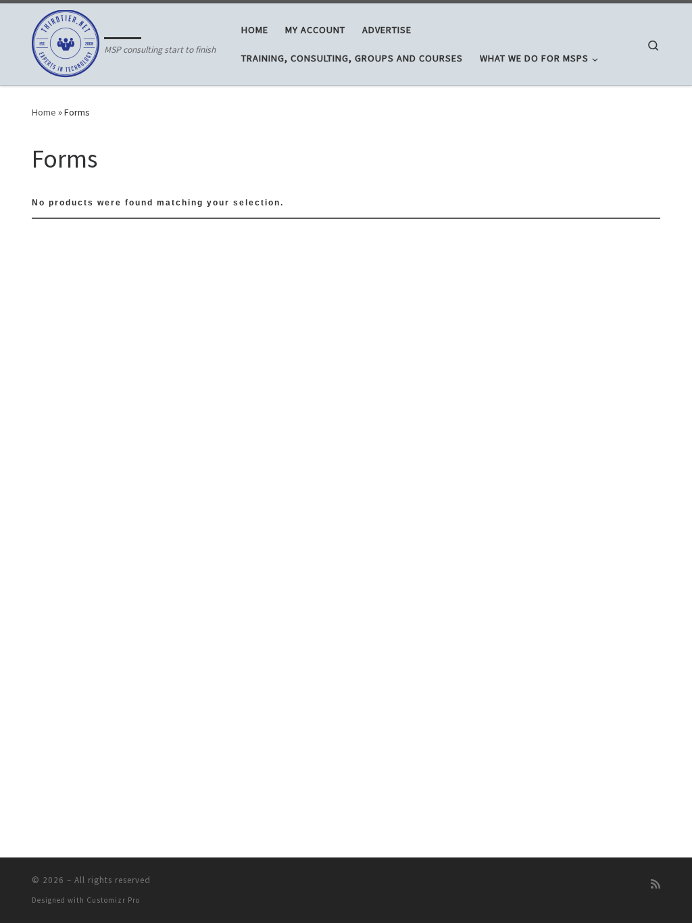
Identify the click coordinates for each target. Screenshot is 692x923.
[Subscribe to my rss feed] (655, 884)
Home (44, 112)
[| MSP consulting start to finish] (65, 41)
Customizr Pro (113, 900)
